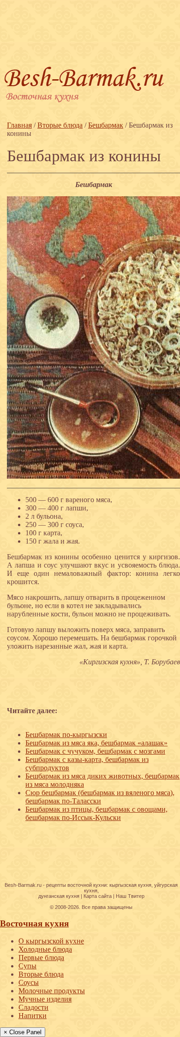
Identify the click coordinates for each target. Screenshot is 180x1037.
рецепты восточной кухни (76, 885)
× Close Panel (23, 1032)
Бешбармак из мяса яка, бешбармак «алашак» (96, 743)
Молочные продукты (51, 991)
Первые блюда (41, 957)
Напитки (32, 1015)
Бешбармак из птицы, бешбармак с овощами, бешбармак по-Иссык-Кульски (96, 813)
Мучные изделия (45, 999)
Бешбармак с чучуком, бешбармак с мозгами (95, 751)
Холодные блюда (45, 949)
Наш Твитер (130, 896)
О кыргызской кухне (51, 941)
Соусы (28, 982)
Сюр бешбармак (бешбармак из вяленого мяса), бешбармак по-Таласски (99, 797)
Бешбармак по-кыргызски (66, 734)
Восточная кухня (34, 923)
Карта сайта (98, 896)
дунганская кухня (58, 896)
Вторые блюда (41, 974)
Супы (27, 966)
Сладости (33, 1007)
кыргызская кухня (130, 885)
